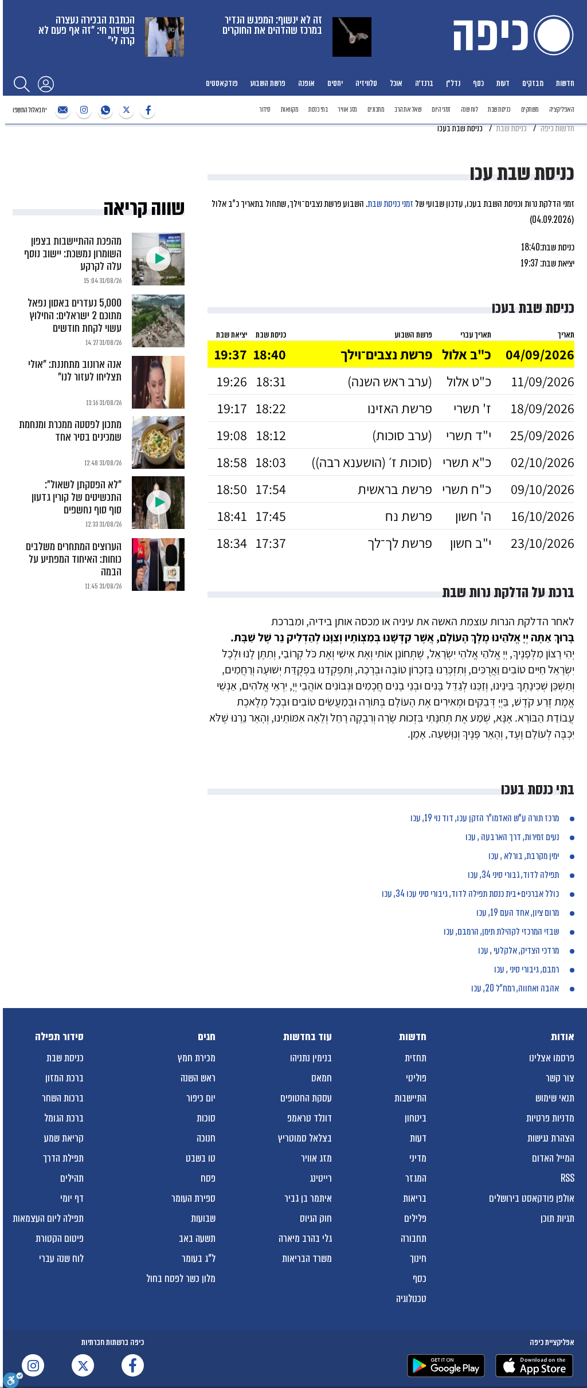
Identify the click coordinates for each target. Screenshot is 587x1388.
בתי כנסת (317, 109)
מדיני (417, 1158)
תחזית (415, 1057)
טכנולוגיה (411, 1298)
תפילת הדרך (63, 1158)
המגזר (415, 1178)
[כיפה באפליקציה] (446, 1365)
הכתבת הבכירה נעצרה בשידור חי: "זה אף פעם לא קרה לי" (86, 30)
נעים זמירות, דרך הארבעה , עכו (512, 837)
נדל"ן (453, 83)
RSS (567, 1178)
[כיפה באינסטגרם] (82, 110)
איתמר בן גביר (308, 1198)
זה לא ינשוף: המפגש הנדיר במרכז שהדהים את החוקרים (272, 25)
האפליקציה (561, 109)
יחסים (335, 83)
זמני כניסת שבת (390, 203)
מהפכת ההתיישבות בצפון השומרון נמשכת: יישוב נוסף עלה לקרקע (73, 253)
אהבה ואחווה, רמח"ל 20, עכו (515, 988)
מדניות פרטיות (550, 1118)
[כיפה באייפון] (534, 1365)
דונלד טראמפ (309, 1118)
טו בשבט (201, 1158)
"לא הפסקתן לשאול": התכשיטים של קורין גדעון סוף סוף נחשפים (77, 497)
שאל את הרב (407, 109)
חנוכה (206, 1138)
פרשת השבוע (268, 83)
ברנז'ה (424, 83)
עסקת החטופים (306, 1098)
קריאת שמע (64, 1138)
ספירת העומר (193, 1198)
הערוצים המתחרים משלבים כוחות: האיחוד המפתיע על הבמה (74, 559)
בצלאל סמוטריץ (305, 1138)
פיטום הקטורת (60, 1238)
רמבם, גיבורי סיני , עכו (526, 969)
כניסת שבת (499, 109)
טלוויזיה (366, 83)
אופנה (306, 83)
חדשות (565, 83)
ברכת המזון (64, 1078)
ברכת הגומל (64, 1118)
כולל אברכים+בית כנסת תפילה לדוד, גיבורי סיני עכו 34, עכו (470, 893)
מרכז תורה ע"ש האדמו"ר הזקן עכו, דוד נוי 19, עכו (484, 818)
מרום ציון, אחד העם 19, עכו (517, 912)
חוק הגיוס (316, 1218)
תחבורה (413, 1238)
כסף (478, 83)
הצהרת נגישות (550, 1138)
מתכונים (376, 109)
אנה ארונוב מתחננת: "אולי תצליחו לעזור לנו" (75, 370)
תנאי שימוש (554, 1098)
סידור (265, 109)
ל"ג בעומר (199, 1258)
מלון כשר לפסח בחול (181, 1278)
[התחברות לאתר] (46, 84)
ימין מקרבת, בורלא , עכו (523, 855)
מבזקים (532, 83)
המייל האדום (553, 1158)
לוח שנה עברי (61, 1258)
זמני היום (441, 109)
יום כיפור (201, 1098)
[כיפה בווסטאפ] (104, 110)
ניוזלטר (61, 110)
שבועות (203, 1218)
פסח (208, 1178)
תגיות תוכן (557, 1218)
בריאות (414, 1198)
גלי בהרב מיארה (305, 1238)
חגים (207, 1036)
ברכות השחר (63, 1098)
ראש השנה (198, 1078)
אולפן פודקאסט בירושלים (531, 1198)
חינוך (418, 1258)
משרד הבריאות (307, 1258)
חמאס (321, 1078)
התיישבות (410, 1098)
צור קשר (560, 1078)
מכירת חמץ (197, 1057)
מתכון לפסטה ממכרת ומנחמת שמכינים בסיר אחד (70, 431)
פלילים (415, 1218)
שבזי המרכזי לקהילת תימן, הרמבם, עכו (501, 931)
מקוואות (290, 109)
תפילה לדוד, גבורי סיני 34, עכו (513, 874)
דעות (503, 83)
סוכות (206, 1118)
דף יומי (72, 1198)
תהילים (72, 1178)
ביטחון (415, 1118)
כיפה (511, 35)
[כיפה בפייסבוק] (146, 110)
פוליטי (416, 1078)
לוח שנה (469, 109)
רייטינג (321, 1178)
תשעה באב (197, 1238)
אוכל (396, 83)
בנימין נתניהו (311, 1057)
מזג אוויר (347, 109)
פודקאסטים (222, 83)
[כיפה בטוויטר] (125, 110)
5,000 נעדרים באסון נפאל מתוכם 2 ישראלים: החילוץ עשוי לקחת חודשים (75, 315)
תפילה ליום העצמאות (48, 1218)
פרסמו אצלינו (551, 1057)
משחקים (530, 109)
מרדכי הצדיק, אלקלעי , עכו (518, 950)
